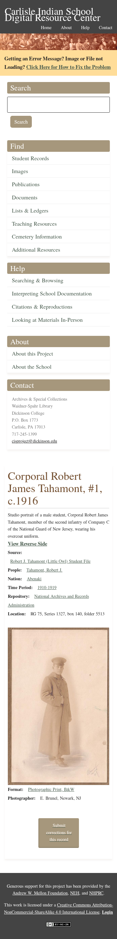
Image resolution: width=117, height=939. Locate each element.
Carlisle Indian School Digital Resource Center (52, 11)
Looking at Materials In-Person (47, 319)
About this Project (32, 353)
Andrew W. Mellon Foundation (40, 893)
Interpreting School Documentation (52, 293)
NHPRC (96, 893)
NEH (74, 893)
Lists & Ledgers (30, 210)
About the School (31, 366)
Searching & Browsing (37, 280)
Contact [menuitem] (105, 27)
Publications (26, 184)
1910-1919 (46, 587)
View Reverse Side (27, 543)
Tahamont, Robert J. (44, 570)
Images (20, 171)
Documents (24, 197)
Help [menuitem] (85, 27)
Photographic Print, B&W (51, 789)
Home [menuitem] (46, 27)
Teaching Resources (34, 223)
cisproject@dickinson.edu (34, 441)
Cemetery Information (37, 236)
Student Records (30, 158)
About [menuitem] (66, 27)
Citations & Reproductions (42, 306)
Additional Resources (36, 249)
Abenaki (34, 579)
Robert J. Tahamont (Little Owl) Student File (50, 561)
